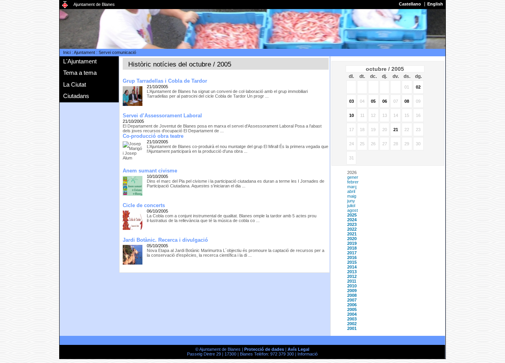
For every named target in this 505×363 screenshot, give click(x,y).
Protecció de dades (264, 349)
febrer (353, 182)
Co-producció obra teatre (153, 136)
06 (384, 101)
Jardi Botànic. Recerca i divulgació (165, 240)
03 (351, 101)
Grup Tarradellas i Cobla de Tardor (165, 81)
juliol (351, 205)
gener (352, 177)
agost (352, 210)
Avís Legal (298, 349)
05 (373, 101)
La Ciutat (74, 84)
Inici (67, 52)
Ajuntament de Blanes (94, 4)
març (352, 186)
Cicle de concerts (144, 205)
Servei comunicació (117, 52)
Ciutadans (76, 96)
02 (418, 87)
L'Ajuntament (80, 61)
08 (406, 101)
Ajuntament (84, 52)
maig (351, 196)
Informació (307, 354)
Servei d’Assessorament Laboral (162, 116)
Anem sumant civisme (150, 171)
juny (351, 200)
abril (351, 191)
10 (351, 115)
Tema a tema (80, 72)
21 (395, 129)
